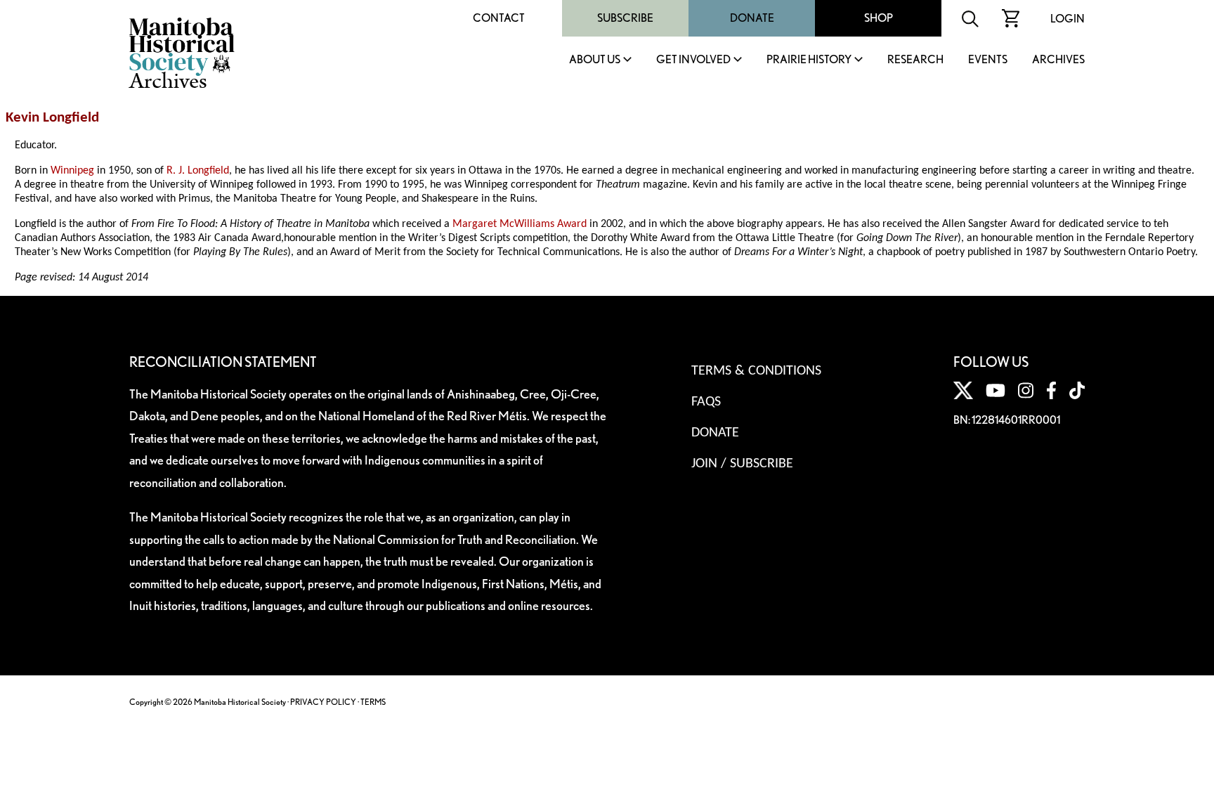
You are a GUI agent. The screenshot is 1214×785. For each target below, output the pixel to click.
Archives (1058, 60)
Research (915, 60)
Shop (878, 18)
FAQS (706, 402)
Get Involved (693, 60)
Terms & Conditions (756, 371)
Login (1067, 18)
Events (987, 60)
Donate (752, 18)
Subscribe (625, 18)
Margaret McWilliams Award (519, 224)
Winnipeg (72, 170)
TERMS (373, 701)
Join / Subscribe (742, 464)
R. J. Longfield (198, 170)
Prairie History (808, 60)
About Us (594, 60)
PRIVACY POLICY (323, 701)
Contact (499, 18)
